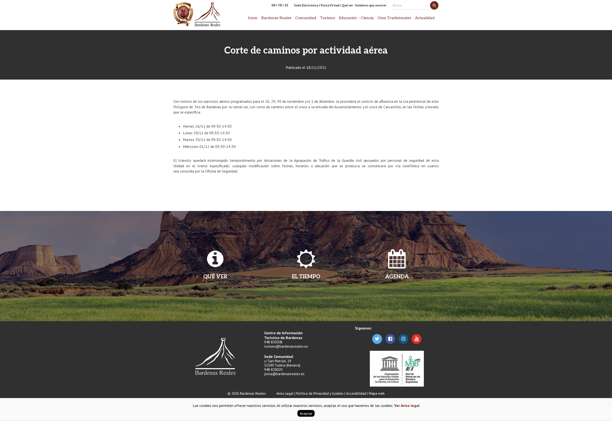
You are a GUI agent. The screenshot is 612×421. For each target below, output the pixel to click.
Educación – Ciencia (356, 18)
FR (280, 5)
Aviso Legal (285, 393)
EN (273, 5)
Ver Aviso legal (406, 405)
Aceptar (306, 413)
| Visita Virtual (329, 5)
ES (286, 5)
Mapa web (377, 393)
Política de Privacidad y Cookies (320, 393)
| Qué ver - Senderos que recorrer (363, 5)
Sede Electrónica (306, 5)
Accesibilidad (356, 393)
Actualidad (425, 18)
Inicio (252, 18)
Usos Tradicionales (394, 18)
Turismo (327, 18)
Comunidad (305, 18)
